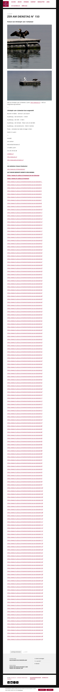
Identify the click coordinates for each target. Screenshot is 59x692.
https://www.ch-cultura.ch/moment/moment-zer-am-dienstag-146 (25, 630)
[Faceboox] (8, 682)
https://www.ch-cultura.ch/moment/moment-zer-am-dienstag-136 (25, 599)
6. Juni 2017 (38, 661)
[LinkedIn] (11, 682)
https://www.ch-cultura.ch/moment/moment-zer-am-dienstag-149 (25, 639)
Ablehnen (50, 689)
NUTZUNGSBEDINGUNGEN (35, 677)
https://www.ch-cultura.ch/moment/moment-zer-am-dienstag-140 (25, 611)
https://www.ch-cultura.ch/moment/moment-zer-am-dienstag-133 (25, 590)
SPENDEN (26, 2)
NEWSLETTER (41, 2)
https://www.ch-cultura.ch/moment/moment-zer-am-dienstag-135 (25, 596)
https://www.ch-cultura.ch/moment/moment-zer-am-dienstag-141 (25, 614)
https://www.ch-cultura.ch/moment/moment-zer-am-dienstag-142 (25, 617)
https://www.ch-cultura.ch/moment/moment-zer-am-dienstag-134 (25, 593)
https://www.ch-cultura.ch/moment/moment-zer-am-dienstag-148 (25, 636)
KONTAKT (33, 2)
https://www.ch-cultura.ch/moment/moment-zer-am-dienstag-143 (25, 621)
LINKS (47, 2)
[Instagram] (14, 682)
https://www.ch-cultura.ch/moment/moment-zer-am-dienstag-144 (25, 624)
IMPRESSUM (32, 679)
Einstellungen (20, 690)
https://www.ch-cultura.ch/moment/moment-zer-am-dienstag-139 (25, 608)
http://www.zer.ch (35, 102)
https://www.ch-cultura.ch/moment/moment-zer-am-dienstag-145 (25, 627)
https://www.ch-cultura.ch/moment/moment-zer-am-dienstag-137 (25, 602)
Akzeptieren (42, 689)
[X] (17, 682)
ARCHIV (20, 2)
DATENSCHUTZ (45, 677)
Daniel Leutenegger (40, 658)
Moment (37, 663)
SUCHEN (13, 2)
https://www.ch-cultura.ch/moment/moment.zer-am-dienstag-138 (25, 605)
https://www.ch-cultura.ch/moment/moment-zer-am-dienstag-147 (25, 633)
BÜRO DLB (24, 5)
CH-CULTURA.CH (15, 5)
